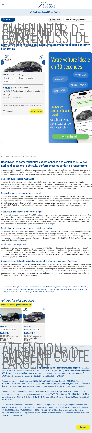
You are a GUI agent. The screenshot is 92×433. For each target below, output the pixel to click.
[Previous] (2, 62)
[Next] (43, 62)
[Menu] (3, 4)
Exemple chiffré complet (7, 342)
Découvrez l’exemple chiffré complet (13, 97)
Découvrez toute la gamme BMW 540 (15, 305)
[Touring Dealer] (46, 5)
